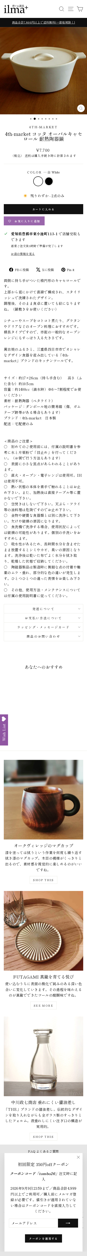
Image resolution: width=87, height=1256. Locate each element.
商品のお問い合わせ (43, 636)
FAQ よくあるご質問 (43, 1151)
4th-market (43, 127)
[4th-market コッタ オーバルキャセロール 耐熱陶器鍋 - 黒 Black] (21, 735)
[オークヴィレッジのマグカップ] (43, 799)
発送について (43, 609)
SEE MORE (43, 1005)
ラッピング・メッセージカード (43, 627)
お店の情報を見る (23, 254)
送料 (28, 155)
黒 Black (48, 181)
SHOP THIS (43, 880)
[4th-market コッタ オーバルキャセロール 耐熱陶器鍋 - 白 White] (16, 735)
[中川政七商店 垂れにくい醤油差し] (43, 1056)
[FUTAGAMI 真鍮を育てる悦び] (43, 931)
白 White (38, 181)
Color (43, 172)
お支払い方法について (43, 618)
